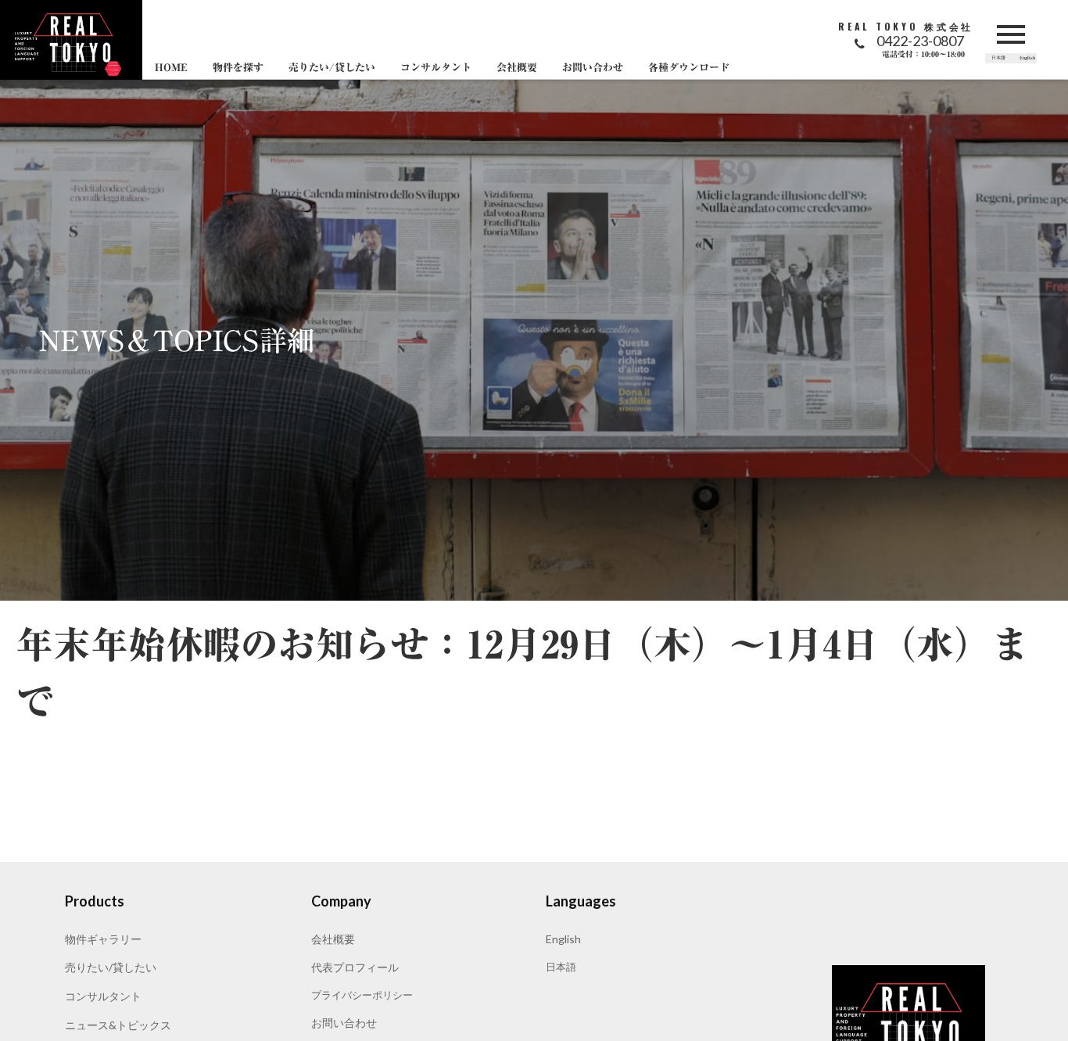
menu (1011, 34)
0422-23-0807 (920, 40)
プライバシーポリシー (362, 995)
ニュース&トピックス (118, 1025)
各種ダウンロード (688, 68)
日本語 (561, 966)
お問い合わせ (344, 1022)
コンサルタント (103, 996)
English (563, 939)
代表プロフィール (355, 967)
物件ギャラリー (103, 939)
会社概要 (333, 939)
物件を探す (238, 68)
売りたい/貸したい (110, 967)
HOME (171, 68)
